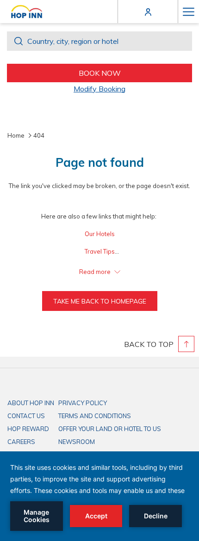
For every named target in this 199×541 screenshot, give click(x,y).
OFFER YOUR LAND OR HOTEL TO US (109, 428)
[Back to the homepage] (26, 11)
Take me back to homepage (99, 301)
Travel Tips (100, 251)
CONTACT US (26, 415)
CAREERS (21, 441)
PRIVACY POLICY (82, 403)
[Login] (148, 11)
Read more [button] (95, 271)
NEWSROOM (76, 441)
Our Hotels (100, 233)
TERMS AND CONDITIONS (94, 415)
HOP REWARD (28, 428)
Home (16, 135)
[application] (99, 496)
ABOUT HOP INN (30, 403)
